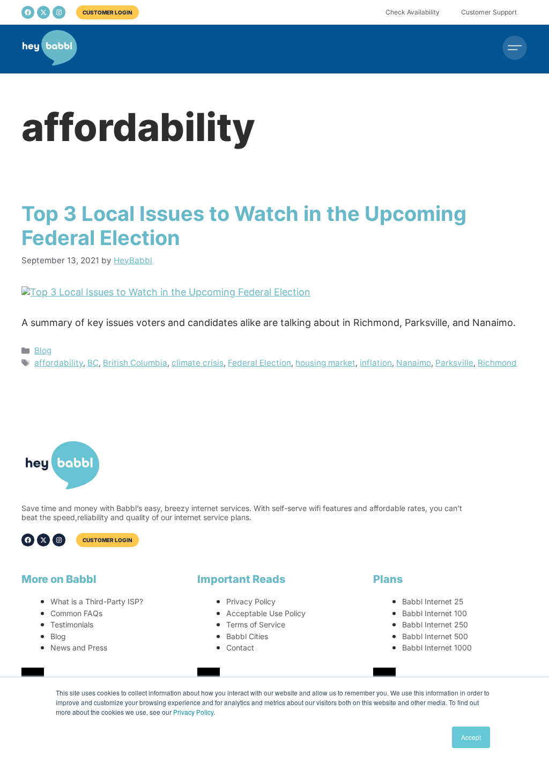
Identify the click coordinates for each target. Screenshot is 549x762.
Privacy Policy (193, 711)
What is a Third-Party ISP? (96, 601)
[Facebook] (27, 12)
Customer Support (489, 12)
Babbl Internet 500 (435, 636)
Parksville (454, 363)
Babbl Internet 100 (434, 613)
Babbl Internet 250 (435, 624)
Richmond (497, 363)
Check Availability (412, 12)
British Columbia (135, 363)
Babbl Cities (247, 636)
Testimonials (71, 624)
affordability (58, 363)
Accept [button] (471, 737)
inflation (376, 363)
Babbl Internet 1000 (437, 647)
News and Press (78, 647)
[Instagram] (59, 12)
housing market (325, 363)
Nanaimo (413, 363)
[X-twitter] (43, 12)
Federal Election (259, 363)
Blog (42, 350)
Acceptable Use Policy (266, 613)
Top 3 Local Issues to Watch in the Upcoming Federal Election (243, 225)
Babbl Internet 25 (432, 601)
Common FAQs (76, 613)
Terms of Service (255, 624)
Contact (240, 647)
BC (93, 363)
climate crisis (198, 363)
